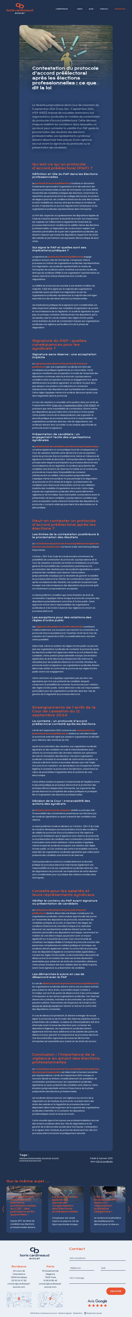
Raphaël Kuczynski (94, 1313)
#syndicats (46, 1158)
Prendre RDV (120, 9)
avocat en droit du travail (45, 1005)
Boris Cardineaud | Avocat (46, 1313)
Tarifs (79, 9)
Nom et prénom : (76, 1255)
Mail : (103, 1265)
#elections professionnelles (30, 1158)
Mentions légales (65, 1313)
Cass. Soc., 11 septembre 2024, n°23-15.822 (74, 405)
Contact (104, 9)
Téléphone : (74, 1265)
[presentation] (3, 1209)
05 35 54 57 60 (18, 1280)
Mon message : (75, 1275)
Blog (91, 9)
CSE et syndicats (104, 1161)
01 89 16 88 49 (50, 1280)
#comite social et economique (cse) (39, 1159)
